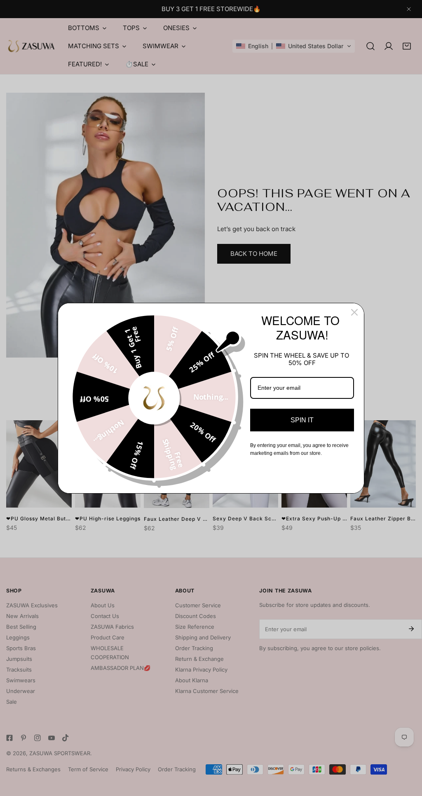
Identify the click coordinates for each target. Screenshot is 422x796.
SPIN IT (302, 420)
